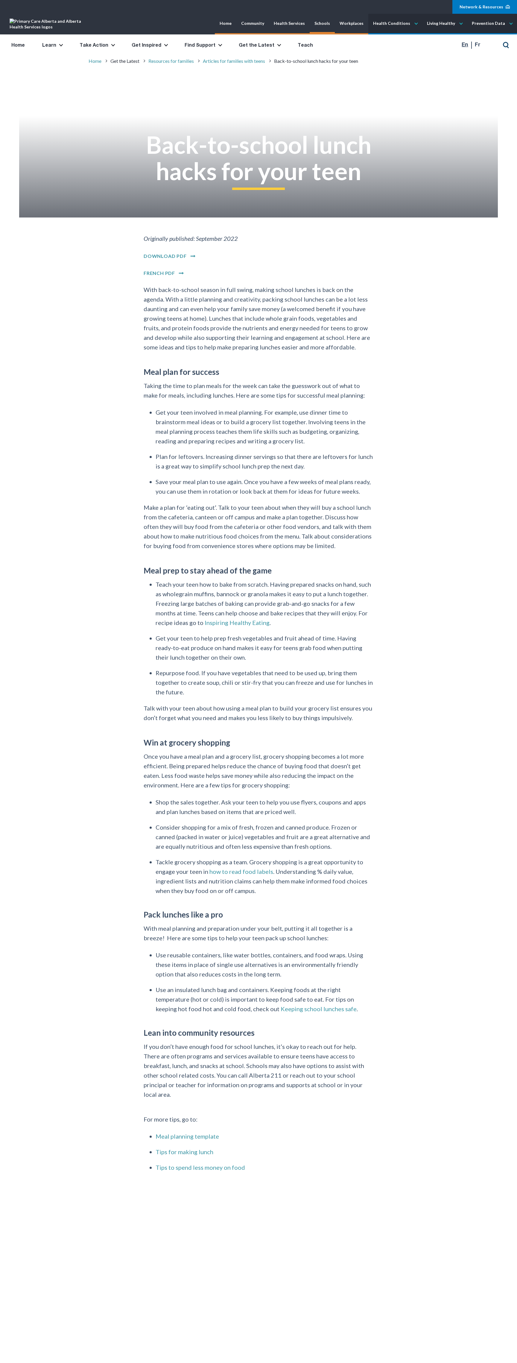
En (465, 45)
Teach (305, 45)
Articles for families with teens (234, 61)
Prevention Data (488, 23)
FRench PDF (159, 273)
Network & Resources (481, 6)
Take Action (94, 45)
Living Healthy (441, 23)
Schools (322, 23)
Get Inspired (146, 45)
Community (252, 23)
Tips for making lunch (184, 1151)
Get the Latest (256, 45)
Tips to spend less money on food (200, 1167)
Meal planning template (187, 1136)
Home (226, 23)
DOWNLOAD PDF (165, 256)
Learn (49, 45)
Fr (477, 45)
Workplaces (352, 23)
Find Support (200, 45)
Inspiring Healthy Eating (237, 622)
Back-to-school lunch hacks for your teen (316, 61)
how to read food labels (241, 871)
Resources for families (171, 61)
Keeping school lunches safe (319, 1008)
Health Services (289, 23)
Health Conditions (391, 23)
